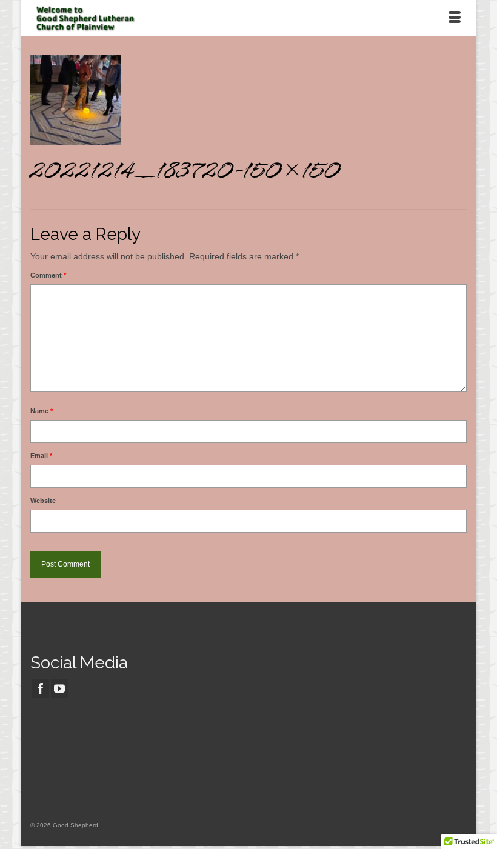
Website (43, 500)
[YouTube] (59, 688)
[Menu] (454, 18)
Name (41, 411)
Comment (48, 275)
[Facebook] (40, 688)
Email (41, 455)
